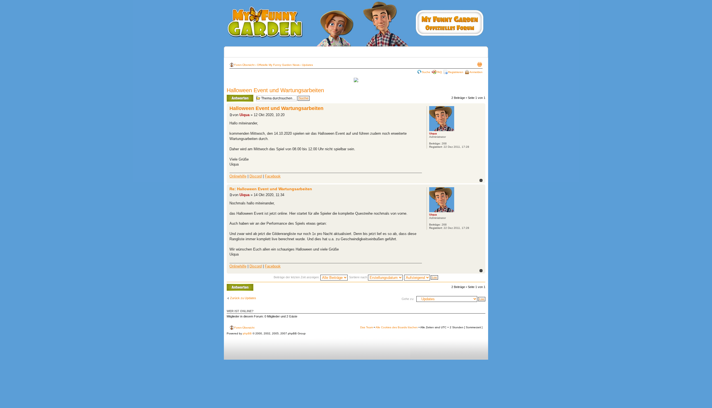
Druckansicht (479, 64)
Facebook (273, 176)
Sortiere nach (358, 277)
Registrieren (455, 72)
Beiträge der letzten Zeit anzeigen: (297, 277)
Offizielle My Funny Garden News (278, 64)
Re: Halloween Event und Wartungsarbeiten (270, 189)
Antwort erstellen (238, 96)
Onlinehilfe (237, 176)
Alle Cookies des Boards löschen (396, 327)
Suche (426, 72)
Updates (307, 64)
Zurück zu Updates (243, 298)
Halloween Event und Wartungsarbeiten (275, 90)
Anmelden (476, 72)
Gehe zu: (408, 299)
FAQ (439, 72)
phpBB (247, 333)
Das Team (366, 327)
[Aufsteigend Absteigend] (421, 277)
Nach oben (481, 180)
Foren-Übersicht (244, 64)
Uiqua (244, 115)
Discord (255, 176)
